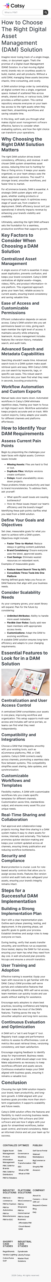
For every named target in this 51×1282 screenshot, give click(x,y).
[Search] (45, 12)
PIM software (26, 1118)
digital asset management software (28, 122)
